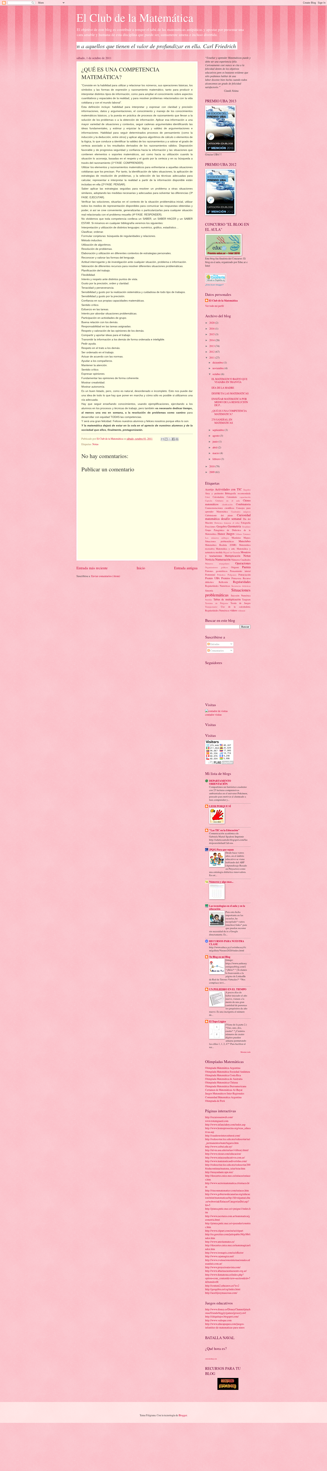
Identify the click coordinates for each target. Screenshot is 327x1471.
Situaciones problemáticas (228, 592)
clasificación (227, 504)
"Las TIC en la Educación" (224, 830)
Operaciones (243, 563)
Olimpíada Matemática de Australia (223, 1079)
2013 (212, 346)
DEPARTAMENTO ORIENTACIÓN (220, 782)
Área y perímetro (214, 493)
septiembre (219, 430)
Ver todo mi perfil (214, 306)
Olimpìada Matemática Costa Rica (223, 1075)
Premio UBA (212, 578)
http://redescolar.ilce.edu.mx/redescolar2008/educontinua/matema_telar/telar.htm (227, 1166)
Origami (235, 567)
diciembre (218, 362)
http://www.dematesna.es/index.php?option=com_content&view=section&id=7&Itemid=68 (227, 1278)
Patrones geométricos (216, 571)
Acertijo (209, 489)
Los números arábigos (217, 537)
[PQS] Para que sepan (221, 849)
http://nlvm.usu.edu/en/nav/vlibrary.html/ (227, 1150)
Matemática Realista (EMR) (220, 544)
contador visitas (213, 714)
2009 (212, 472)
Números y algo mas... (221, 882)
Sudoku (208, 599)
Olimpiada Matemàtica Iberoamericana (225, 1086)
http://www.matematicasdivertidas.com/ (226, 1161)
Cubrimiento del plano (219, 515)
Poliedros (221, 574)
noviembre (218, 368)
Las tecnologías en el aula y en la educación (227, 907)
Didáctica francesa (222, 522)
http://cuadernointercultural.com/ (222, 1135)
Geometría (234, 526)
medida (219, 552)
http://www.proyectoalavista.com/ (223, 1267)
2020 (212, 322)
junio (216, 441)
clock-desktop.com (211, 1359)
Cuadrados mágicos (241, 511)
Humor (221, 534)
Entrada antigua (186, 568)
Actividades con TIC (228, 489)
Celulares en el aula (227, 500)
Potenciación (244, 574)
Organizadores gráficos (216, 567)
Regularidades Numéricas (217, 585)
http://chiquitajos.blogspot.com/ (222, 1316)
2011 (212, 357)
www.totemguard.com (216, 1121)
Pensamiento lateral (240, 571)
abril (215, 447)
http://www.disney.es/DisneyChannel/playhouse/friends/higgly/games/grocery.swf (227, 1311)
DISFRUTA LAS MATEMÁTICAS (230, 393)
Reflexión (223, 582)
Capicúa (208, 500)
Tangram (246, 599)
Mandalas (236, 537)
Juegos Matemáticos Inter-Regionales (224, 1093)
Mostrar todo (246, 1052)
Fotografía (246, 522)
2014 (212, 340)
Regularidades (242, 582)
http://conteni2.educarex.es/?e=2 (222, 1285)
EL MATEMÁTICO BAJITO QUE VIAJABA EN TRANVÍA (229, 380)
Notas (95, 444)
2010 (212, 466)
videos (233, 610)
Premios (225, 578)
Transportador (211, 606)
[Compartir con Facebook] (173, 439)
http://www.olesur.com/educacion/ (223, 1153)
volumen (241, 610)
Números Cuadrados (241, 559)
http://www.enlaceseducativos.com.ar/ (225, 1157)
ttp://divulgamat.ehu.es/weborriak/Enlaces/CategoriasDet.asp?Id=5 (227, 1201)
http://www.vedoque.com (218, 1320)
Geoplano (246, 526)
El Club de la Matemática (134, 17)
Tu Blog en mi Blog (219, 957)
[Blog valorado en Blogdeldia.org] (215, 278)
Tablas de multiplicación (227, 599)
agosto (216, 435)
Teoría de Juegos (240, 603)
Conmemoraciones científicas (219, 507)
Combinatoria (243, 504)
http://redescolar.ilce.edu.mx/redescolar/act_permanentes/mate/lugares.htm (227, 1140)
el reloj (236, 522)
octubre (217, 374)
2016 (212, 328)
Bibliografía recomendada (238, 493)
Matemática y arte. (225, 548)
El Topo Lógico (217, 1021)
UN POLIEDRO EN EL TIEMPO (227, 989)
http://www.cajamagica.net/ (219, 1256)
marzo (216, 453)
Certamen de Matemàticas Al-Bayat (223, 1090)
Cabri (207, 497)
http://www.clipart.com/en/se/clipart (224, 1230)
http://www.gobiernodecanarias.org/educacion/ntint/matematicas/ (227, 1195)
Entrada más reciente (92, 568)
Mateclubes (245, 541)
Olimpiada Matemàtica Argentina (222, 1068)
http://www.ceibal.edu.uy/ (218, 1146)
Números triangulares (217, 563)
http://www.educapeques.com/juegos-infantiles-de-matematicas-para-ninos (224, 1325)
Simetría (209, 590)
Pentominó (210, 574)
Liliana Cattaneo (243, 534)
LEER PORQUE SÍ (220, 806)
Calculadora (218, 496)
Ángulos (247, 489)
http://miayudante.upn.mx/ (219, 1172)
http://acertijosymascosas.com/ (221, 1293)
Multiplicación (232, 556)
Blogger (183, 1415)
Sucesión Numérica (241, 595)
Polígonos (232, 574)
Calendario (232, 496)
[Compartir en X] (170, 439)
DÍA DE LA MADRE (223, 387)
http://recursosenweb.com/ (219, 1117)
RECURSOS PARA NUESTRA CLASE (226, 942)
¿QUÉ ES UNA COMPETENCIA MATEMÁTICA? (229, 412)
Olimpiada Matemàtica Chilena (221, 1082)
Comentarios (217, 650)
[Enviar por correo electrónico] (162, 439)
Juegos (230, 534)
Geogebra (221, 526)
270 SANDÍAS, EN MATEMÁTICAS (222, 421)
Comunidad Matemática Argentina (223, 1097)
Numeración (222, 559)
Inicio (141, 568)
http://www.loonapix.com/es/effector (224, 1252)
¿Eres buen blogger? (214, 285)
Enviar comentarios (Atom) (105, 576)
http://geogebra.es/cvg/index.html (222, 1289)
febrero (217, 459)
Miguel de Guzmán (231, 552)
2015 (212, 334)
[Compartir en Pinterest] (177, 439)
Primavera (236, 578)
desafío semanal (231, 519)
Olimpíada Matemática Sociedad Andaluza (227, 1071)
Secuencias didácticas (241, 585)
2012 (212, 351)
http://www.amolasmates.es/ (219, 1241)
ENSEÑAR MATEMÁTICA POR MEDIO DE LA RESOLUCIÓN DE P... (230, 402)
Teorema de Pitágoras (216, 603)
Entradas (214, 644)
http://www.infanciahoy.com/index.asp (225, 1124)
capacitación (245, 497)
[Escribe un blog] (166, 439)
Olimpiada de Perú (215, 1101)
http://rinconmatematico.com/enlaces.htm (227, 1190)
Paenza (246, 567)
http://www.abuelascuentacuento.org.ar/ (226, 1271)
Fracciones (210, 526)
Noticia (209, 559)
